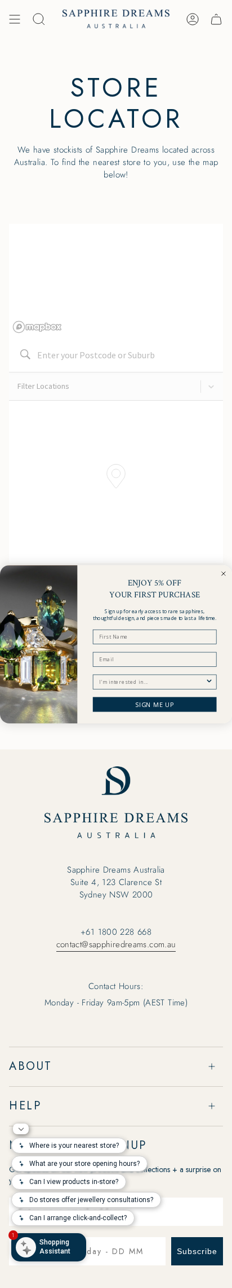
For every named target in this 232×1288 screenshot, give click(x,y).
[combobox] (152, 682)
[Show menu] (14, 19)
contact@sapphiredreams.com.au (116, 944)
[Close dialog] (223, 573)
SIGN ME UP (155, 704)
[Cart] (216, 19)
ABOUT (30, 1066)
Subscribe (197, 1251)
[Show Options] (209, 682)
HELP (25, 1106)
